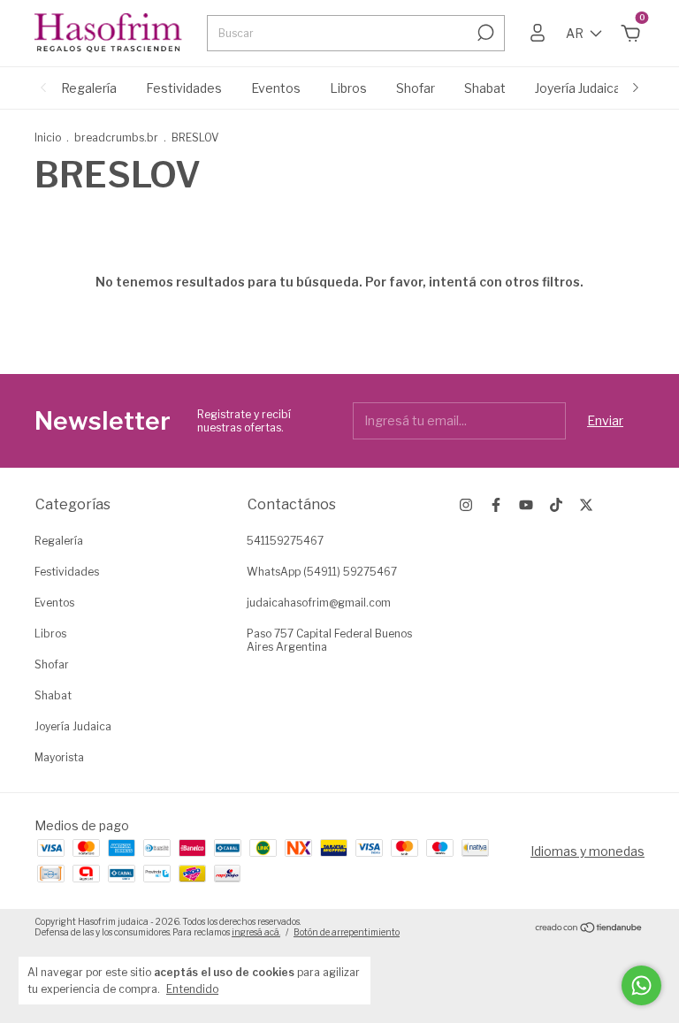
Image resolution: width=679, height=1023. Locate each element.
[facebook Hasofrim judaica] (496, 505)
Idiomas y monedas (587, 851)
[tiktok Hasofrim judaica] (556, 505)
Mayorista (59, 757)
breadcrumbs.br (116, 137)
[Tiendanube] (589, 928)
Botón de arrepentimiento (347, 932)
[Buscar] (484, 32)
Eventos (276, 87)
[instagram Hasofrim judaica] (466, 505)
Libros (348, 87)
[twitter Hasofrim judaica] (586, 505)
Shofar (415, 87)
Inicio (47, 137)
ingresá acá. (256, 932)
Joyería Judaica (578, 87)
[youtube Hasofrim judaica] (526, 505)
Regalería (89, 87)
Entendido (192, 989)
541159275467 (285, 540)
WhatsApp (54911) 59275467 (322, 571)
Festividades (184, 87)
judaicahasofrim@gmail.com (319, 602)
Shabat (485, 87)
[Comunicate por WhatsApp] (641, 985)
